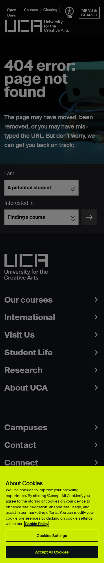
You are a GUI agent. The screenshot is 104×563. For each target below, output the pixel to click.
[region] (52, 514)
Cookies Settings (52, 535)
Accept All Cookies (52, 552)
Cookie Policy (36, 523)
